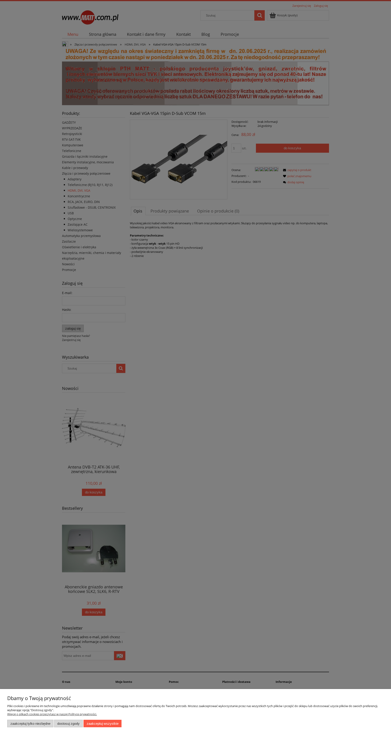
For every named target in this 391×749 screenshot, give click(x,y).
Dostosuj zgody (68, 723)
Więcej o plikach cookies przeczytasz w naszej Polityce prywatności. (52, 714)
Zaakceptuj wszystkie (103, 723)
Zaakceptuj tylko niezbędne (30, 723)
